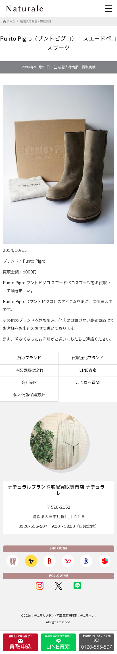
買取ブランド (29, 358)
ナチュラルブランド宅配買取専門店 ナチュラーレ (63, 616)
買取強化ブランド (88, 358)
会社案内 (29, 383)
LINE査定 (88, 370)
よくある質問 (88, 383)
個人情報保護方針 (29, 395)
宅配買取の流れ (29, 370)
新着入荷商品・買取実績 (76, 67)
